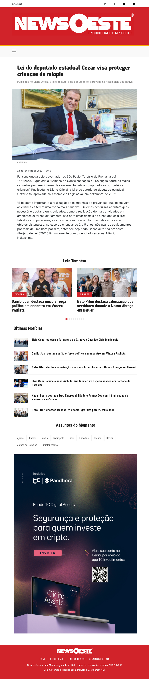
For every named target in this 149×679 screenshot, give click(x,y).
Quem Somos (57, 659)
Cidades (19, 294)
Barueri (110, 438)
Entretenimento (50, 445)
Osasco (98, 438)
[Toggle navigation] (14, 51)
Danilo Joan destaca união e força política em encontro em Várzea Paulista (39, 305)
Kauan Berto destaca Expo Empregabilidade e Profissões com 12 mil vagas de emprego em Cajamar (80, 397)
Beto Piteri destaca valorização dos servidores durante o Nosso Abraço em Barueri (105, 305)
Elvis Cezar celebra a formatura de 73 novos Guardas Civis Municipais (75, 339)
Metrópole (58, 438)
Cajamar (20, 438)
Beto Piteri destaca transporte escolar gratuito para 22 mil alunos (73, 410)
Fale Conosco (76, 659)
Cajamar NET (98, 669)
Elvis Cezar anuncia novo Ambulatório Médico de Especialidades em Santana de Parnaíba (81, 383)
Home (43, 659)
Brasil (71, 438)
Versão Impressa (99, 659)
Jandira (45, 438)
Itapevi (32, 438)
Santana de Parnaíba (26, 445)
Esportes (84, 438)
